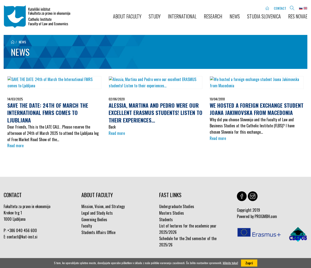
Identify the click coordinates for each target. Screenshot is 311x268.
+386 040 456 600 (22, 230)
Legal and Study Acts (97, 213)
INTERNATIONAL (182, 16)
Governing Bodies (94, 219)
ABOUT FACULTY (127, 16)
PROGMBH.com (266, 216)
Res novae (297, 16)
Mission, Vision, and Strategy (103, 206)
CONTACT (280, 8)
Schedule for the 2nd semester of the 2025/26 (187, 242)
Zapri (249, 262)
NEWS (235, 16)
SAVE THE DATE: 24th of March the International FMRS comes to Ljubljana (47, 112)
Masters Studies (171, 213)
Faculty (86, 226)
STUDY (155, 16)
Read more (15, 145)
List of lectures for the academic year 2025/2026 (187, 229)
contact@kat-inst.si (22, 237)
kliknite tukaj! (230, 263)
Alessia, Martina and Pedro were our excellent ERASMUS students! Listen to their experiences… (155, 112)
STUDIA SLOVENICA (264, 16)
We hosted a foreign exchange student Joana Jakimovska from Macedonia (256, 109)
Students (166, 219)
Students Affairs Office (98, 232)
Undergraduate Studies (176, 206)
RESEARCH (213, 16)
